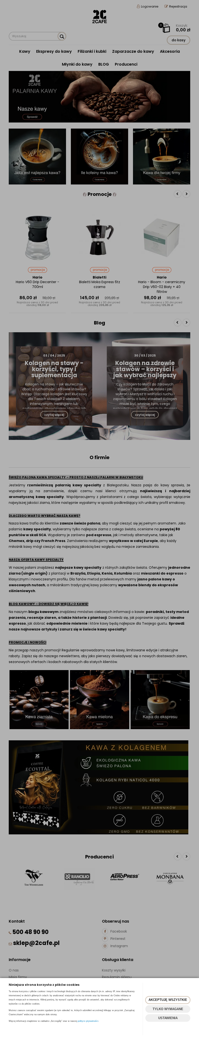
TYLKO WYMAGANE (168, 1009)
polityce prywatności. (88, 1021)
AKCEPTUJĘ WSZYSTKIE (168, 1000)
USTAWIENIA (168, 1018)
